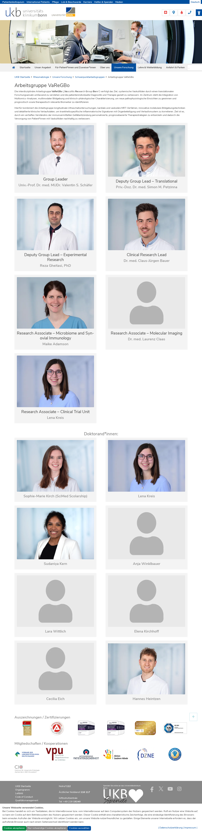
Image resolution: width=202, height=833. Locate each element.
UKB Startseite (22, 77)
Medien (119, 2)
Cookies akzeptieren (14, 828)
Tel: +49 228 (70, 801)
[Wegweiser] (174, 12)
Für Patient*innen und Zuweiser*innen (75, 67)
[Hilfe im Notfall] (166, 12)
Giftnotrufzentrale (68, 798)
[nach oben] (193, 717)
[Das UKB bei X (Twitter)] (161, 788)
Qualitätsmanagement (26, 800)
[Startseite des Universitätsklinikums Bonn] (13, 67)
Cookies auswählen (79, 828)
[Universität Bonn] (63, 11)
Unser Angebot (43, 67)
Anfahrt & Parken (175, 67)
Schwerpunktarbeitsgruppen (90, 77)
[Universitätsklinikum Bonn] (26, 12)
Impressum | (190, 827)
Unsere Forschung (124, 67)
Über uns (105, 67)
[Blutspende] (182, 12)
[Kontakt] (189, 12)
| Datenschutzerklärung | (171, 827)
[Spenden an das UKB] (123, 797)
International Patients (38, 2)
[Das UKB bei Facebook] (152, 788)
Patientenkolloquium (13, 2)
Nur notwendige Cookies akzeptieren (47, 828)
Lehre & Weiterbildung (150, 67)
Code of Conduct (24, 797)
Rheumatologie (41, 77)
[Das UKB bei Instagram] (179, 788)
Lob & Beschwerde (71, 2)
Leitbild (19, 793)
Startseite (25, 67)
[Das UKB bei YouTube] (170, 788)
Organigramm (22, 789)
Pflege (55, 2)
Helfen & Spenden (103, 2)
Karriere (87, 2)
